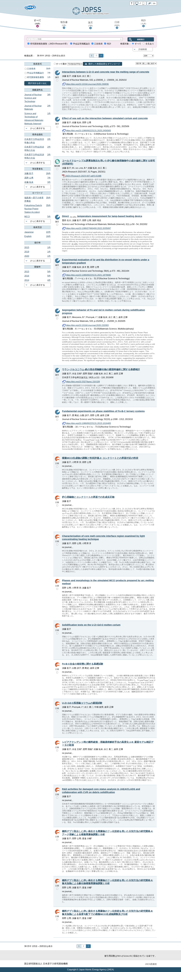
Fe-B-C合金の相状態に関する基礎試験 (82, 664)
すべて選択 (61, 64)
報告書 (64, 23)
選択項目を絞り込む (37, 83)
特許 (143, 22)
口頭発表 (98, 44)
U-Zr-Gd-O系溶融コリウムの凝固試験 (82, 703)
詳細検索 (142, 49)
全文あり (149, 44)
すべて (37, 22)
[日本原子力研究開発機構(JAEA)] (30, 8)
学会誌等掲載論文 (81, 44)
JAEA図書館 (151, 964)
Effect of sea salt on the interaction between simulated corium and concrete (105, 118)
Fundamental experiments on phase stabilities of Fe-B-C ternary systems (103, 411)
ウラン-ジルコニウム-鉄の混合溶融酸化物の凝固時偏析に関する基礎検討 (101, 369)
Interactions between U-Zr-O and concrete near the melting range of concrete (105, 72)
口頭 (117, 23)
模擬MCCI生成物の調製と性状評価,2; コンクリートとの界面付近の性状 (100, 458)
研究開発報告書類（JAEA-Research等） (49, 44)
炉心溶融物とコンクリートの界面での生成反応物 (88, 497)
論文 (90, 24)
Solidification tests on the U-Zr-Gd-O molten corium (91, 625)
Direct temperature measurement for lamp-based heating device (102, 216)
